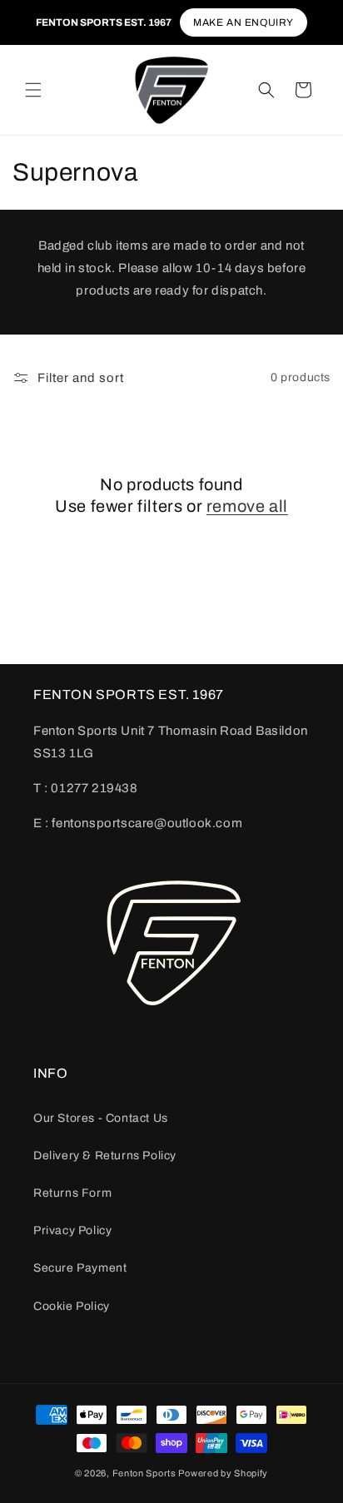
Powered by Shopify (223, 1473)
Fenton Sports (144, 1473)
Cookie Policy (71, 1306)
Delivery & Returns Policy (104, 1155)
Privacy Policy (72, 1230)
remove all (247, 506)
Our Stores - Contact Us (100, 1118)
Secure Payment (80, 1268)
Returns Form (72, 1193)
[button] (33, 90)
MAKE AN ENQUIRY (243, 22)
